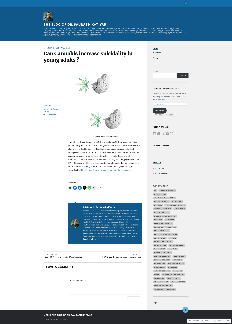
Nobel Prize (159, 267)
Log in (155, 302)
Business (158, 205)
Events (173, 238)
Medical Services (162, 260)
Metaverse (177, 260)
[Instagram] (171, 132)
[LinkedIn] (154, 132)
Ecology (158, 220)
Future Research (177, 245)
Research (177, 271)
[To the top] (185, 310)
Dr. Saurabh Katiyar (52, 110)
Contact (156, 58)
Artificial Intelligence (165, 198)
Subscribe (159, 110)
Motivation (159, 263)
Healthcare (159, 249)
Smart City (159, 278)
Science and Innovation (173, 274)
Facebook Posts (161, 145)
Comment (134, 298)
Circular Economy (162, 209)
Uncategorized (178, 282)
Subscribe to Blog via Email (166, 89)
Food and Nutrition (163, 241)
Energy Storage (161, 230)
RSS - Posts (159, 169)
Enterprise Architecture (165, 234)
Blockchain (177, 201)
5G (155, 190)
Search (155, 71)
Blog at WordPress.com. (55, 319)
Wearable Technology (164, 289)
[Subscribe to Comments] (153, 173)
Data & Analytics (162, 212)
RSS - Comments (161, 173)
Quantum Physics (162, 271)
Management (179, 256)
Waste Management (163, 285)
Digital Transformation (165, 216)
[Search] (186, 3)
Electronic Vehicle (163, 223)
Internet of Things (163, 252)
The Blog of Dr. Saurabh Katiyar (75, 24)
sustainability (161, 282)
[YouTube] (167, 132)
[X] (163, 132)
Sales (156, 274)
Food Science (160, 245)
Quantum (172, 267)
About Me (157, 52)
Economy (169, 220)
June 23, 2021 (54, 106)
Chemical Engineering (175, 205)
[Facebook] (159, 132)
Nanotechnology (176, 263)
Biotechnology (161, 201)
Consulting (179, 209)
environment (160, 238)
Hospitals (172, 249)
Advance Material (168, 190)
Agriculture (160, 194)
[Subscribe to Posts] (153, 169)
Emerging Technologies (57, 48)
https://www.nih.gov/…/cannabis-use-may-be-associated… (106, 170)
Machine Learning (162, 256)
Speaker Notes (174, 278)
